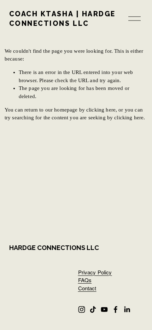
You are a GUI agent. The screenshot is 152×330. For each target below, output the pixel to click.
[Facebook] (115, 309)
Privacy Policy (95, 272)
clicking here (101, 110)
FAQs (85, 280)
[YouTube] (104, 309)
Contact (87, 288)
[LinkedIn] (126, 309)
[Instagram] (81, 309)
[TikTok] (93, 309)
